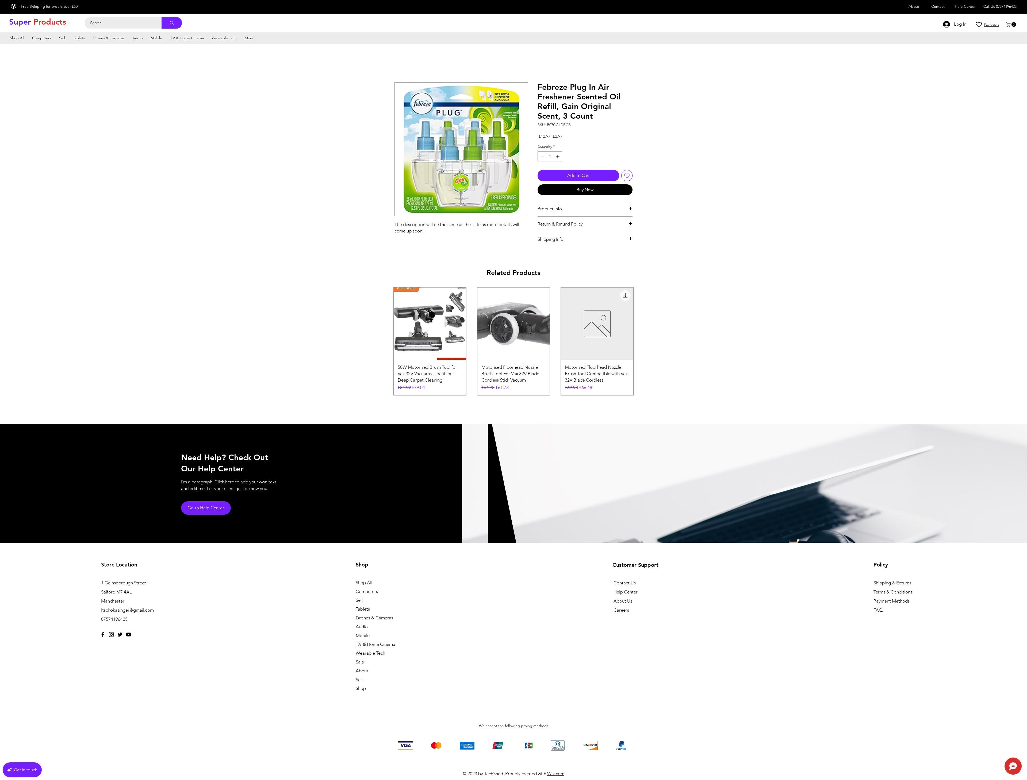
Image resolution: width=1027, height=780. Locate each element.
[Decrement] (541, 156)
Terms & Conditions (892, 592)
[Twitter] (120, 634)
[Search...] (172, 23)
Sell (359, 600)
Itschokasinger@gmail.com (127, 610)
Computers (367, 591)
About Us (623, 601)
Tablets (363, 609)
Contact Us (625, 582)
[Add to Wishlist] (627, 175)
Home (400, 62)
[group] (513, 341)
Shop (361, 688)
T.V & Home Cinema (375, 644)
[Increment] (558, 156)
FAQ (878, 610)
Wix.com (555, 773)
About (362, 670)
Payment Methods (892, 601)
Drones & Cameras (374, 617)
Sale (360, 662)
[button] (1011, 24)
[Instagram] (111, 634)
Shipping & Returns (892, 582)
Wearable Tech (370, 653)
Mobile (363, 635)
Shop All (364, 582)
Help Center (626, 592)
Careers (621, 610)
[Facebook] (102, 634)
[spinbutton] (550, 156)
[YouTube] (128, 634)
